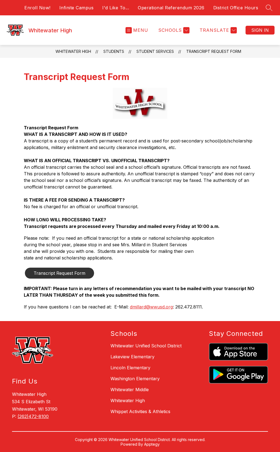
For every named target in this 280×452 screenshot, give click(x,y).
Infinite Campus (76, 7)
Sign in (260, 30)
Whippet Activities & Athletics (140, 411)
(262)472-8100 (33, 416)
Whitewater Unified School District (146, 345)
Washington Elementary (135, 378)
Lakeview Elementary (132, 356)
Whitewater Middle (129, 389)
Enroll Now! (37, 7)
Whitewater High (73, 51)
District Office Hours (235, 7)
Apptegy (152, 444)
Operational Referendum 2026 (171, 7)
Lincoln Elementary (130, 367)
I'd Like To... (115, 7)
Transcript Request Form (213, 51)
